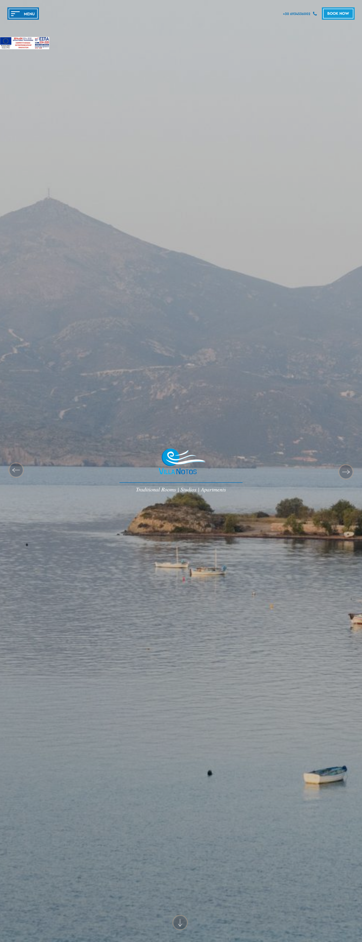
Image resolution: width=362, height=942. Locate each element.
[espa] (24, 44)
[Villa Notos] (181, 464)
